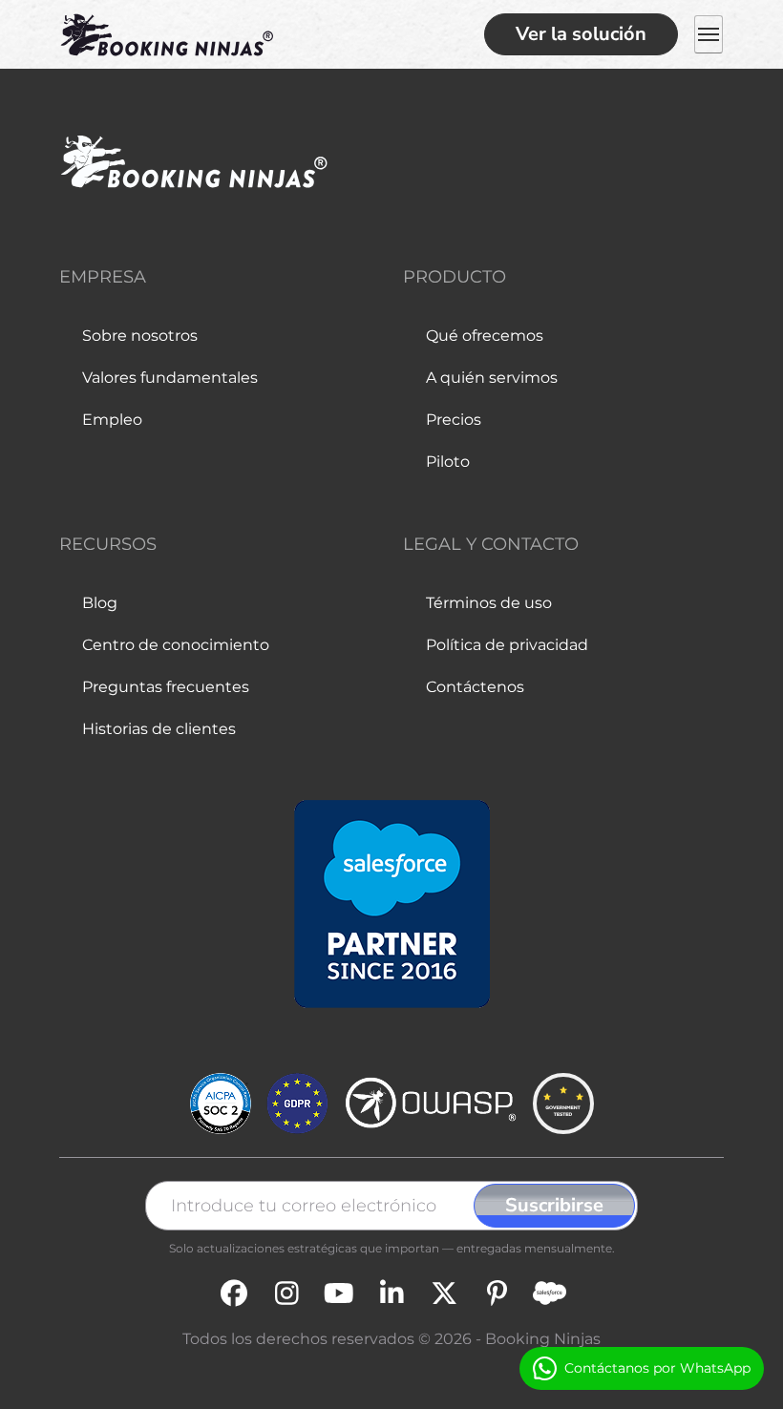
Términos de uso (489, 603)
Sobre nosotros (140, 335)
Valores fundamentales (170, 377)
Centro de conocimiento (175, 645)
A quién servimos (492, 377)
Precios (453, 419)
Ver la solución (581, 34)
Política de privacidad (507, 645)
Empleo (112, 419)
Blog (99, 603)
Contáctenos (475, 687)
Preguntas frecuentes (165, 687)
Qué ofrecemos (484, 335)
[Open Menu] (708, 34)
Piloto (448, 461)
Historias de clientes (159, 729)
